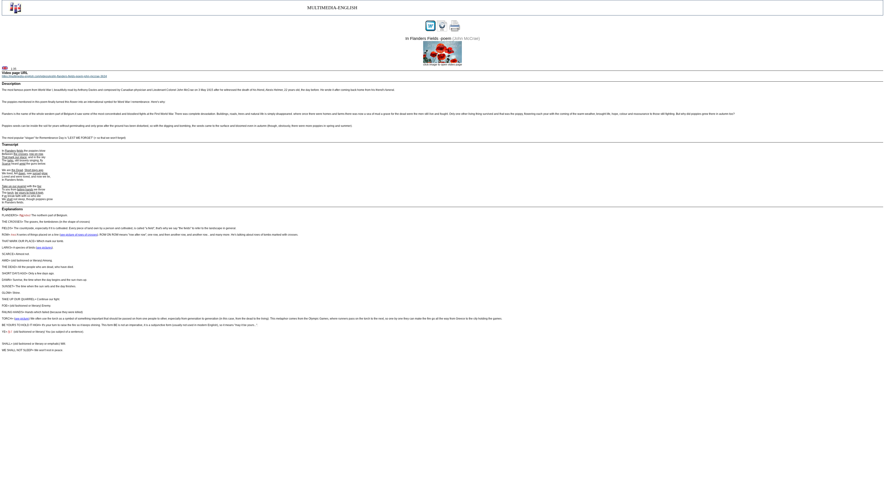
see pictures (44, 247)
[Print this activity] (454, 30)
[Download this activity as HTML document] (442, 30)
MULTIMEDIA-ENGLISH (332, 7)
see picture (22, 318)
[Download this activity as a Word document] (430, 30)
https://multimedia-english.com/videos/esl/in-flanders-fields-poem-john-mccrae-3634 (54, 76)
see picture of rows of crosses (78, 234)
